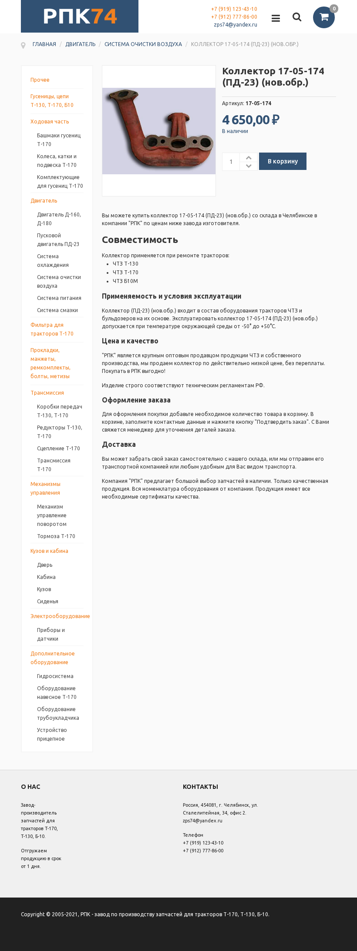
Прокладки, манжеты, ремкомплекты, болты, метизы (50, 363)
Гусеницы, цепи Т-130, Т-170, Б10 (52, 100)
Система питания (59, 298)
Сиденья (47, 601)
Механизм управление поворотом (52, 515)
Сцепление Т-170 (58, 448)
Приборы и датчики (51, 634)
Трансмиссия (47, 393)
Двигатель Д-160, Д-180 (59, 219)
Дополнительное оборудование (52, 658)
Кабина (46, 577)
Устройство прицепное (52, 734)
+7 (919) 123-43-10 (234, 9)
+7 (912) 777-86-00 (234, 17)
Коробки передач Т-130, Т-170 (59, 411)
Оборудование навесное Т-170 (57, 692)
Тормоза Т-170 (56, 536)
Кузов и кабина (49, 551)
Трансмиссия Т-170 (54, 465)
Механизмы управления (45, 488)
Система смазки (57, 310)
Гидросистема (55, 676)
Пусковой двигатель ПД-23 (58, 240)
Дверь (44, 565)
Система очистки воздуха (59, 281)
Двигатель (43, 200)
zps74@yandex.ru (235, 24)
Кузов (44, 589)
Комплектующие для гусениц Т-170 (60, 181)
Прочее (40, 80)
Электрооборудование (57, 616)
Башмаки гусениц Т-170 (59, 140)
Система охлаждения (53, 260)
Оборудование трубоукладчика (58, 713)
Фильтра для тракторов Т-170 (52, 329)
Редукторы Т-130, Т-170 (59, 432)
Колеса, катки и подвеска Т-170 (57, 160)
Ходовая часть (49, 121)
